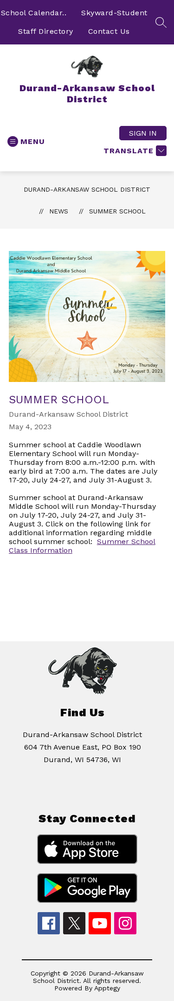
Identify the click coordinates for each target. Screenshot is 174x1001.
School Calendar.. (34, 12)
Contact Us (109, 31)
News (58, 211)
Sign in (143, 133)
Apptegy (107, 988)
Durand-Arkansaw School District (87, 189)
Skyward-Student (114, 12)
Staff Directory (45, 31)
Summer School (117, 211)
